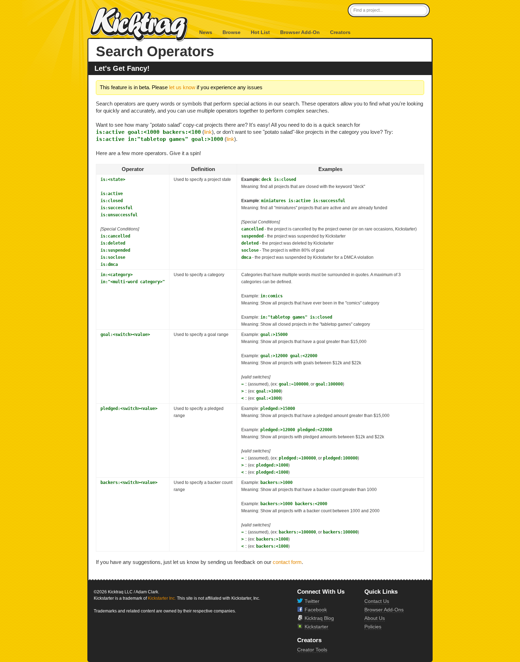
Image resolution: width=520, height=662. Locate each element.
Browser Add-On (300, 32)
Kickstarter (316, 626)
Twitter (312, 601)
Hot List (260, 32)
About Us (374, 618)
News (205, 32)
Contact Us (376, 601)
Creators (340, 32)
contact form (287, 562)
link (208, 132)
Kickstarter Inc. (162, 598)
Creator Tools (312, 649)
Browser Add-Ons (384, 609)
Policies (372, 626)
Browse (232, 32)
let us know (182, 87)
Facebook (316, 609)
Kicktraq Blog (319, 618)
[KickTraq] (139, 24)
